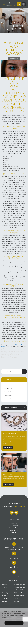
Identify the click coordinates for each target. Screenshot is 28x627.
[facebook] (12, 513)
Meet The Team (9, 392)
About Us (7, 385)
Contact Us (8, 399)
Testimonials (8, 395)
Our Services (8, 388)
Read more (7, 447)
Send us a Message (14, 576)
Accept (14, 623)
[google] (16, 513)
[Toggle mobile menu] (3, 3)
